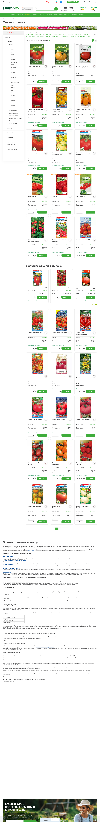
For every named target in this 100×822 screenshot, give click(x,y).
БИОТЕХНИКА (35, 36)
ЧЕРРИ (27, 34)
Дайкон (13, 57)
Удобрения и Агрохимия (13, 154)
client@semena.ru (68, 10)
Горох (12, 54)
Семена (9, 41)
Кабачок (13, 59)
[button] (92, 304)
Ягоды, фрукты (13, 110)
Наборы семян (13, 123)
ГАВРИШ (88, 36)
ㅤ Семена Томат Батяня (34, 287)
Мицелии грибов (13, 120)
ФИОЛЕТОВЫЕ (78, 34)
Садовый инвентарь (12, 149)
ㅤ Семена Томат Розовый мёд (83, 288)
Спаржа (13, 95)
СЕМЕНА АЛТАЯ (65, 36)
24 (66, 528)
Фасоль (13, 105)
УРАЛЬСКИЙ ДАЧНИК (45, 36)
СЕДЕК (72, 36)
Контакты (41, 2)
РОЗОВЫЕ (28, 36)
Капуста (13, 64)
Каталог (5, 15)
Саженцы (9, 128)
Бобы (12, 49)
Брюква (13, 52)
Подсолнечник (15, 82)
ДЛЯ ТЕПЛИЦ (71, 34)
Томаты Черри (7, 572)
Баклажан (13, 47)
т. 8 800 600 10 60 (68, 8)
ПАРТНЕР (82, 36)
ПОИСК (77, 36)
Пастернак (14, 75)
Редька (12, 87)
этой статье (31, 550)
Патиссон (13, 77)
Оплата (19, 2)
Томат (12, 98)
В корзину (42, 297)
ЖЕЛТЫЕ (86, 34)
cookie (46, 820)
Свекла (13, 92)
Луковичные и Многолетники (11, 143)
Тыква (12, 103)
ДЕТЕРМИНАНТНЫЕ (47, 34)
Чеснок (9, 158)
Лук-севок (10, 137)
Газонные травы (13, 115)
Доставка (12, 2)
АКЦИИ (48, 2)
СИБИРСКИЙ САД (56, 36)
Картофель (14, 62)
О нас (5, 2)
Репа (12, 90)
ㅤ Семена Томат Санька (58, 287)
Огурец (13, 72)
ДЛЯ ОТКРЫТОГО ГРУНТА (60, 34)
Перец (12, 80)
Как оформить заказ (30, 2)
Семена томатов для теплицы (11, 568)
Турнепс (13, 100)
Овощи (11, 44)
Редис (12, 85)
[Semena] (11, 9)
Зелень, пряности (14, 113)
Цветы (11, 108)
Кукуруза (13, 67)
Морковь (13, 69)
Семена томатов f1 (8, 564)
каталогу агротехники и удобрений (45, 647)
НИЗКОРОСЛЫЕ (38, 34)
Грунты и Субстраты (12, 132)
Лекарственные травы (15, 118)
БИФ (32, 34)
